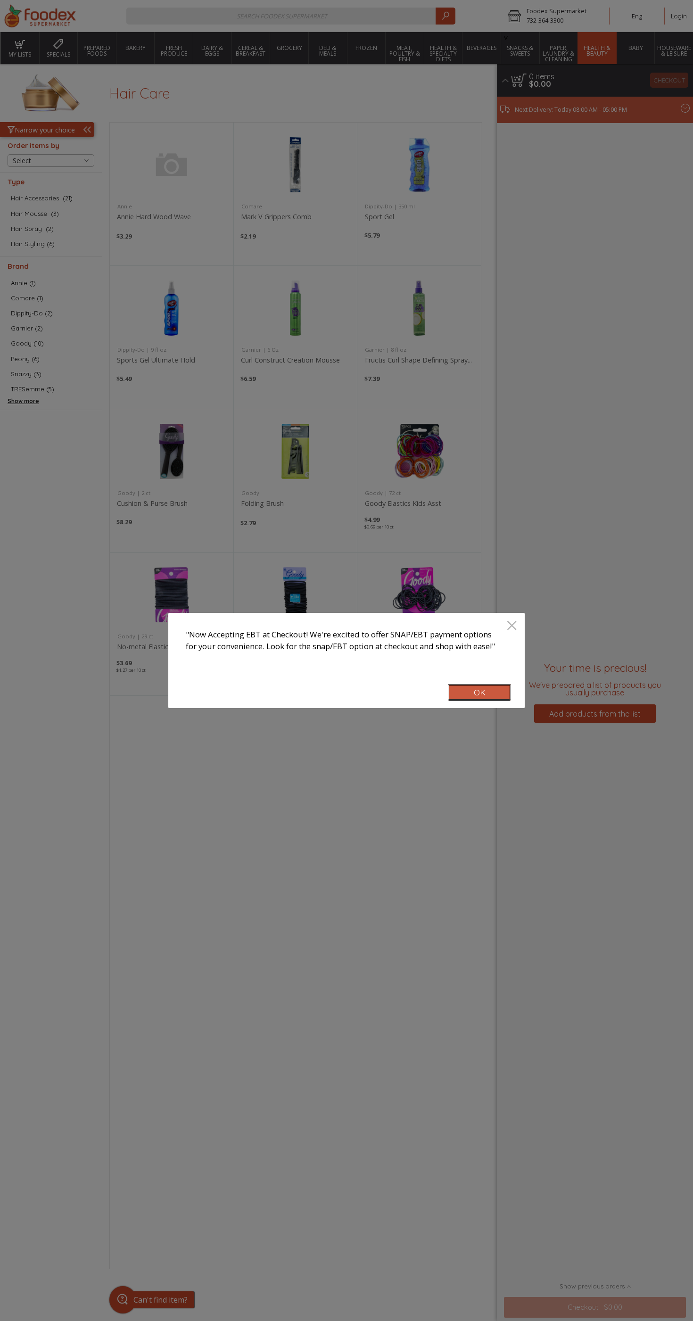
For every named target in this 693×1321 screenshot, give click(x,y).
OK (480, 692)
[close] (512, 626)
